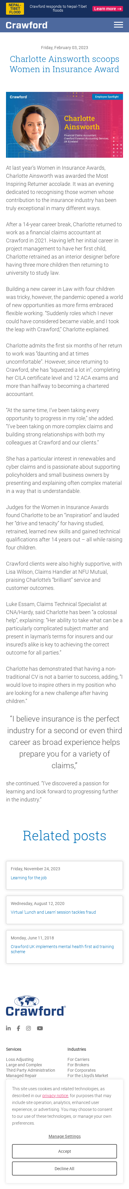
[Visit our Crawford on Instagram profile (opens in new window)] (28, 1028)
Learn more (105, 8)
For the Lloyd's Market (88, 1075)
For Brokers (78, 1064)
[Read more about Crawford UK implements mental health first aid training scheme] (64, 946)
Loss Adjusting (20, 1059)
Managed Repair (21, 1075)
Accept (64, 1151)
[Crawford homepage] (64, 1006)
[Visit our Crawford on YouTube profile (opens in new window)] (40, 1028)
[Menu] (118, 26)
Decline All (64, 1168)
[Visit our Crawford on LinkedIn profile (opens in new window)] (8, 1028)
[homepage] (37, 25)
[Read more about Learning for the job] (64, 875)
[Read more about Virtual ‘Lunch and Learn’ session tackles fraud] (64, 910)
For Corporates (82, 1070)
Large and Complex (24, 1064)
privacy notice (55, 1095)
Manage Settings (65, 1136)
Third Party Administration (30, 1070)
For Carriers (78, 1059)
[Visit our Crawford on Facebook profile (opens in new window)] (18, 1028)
